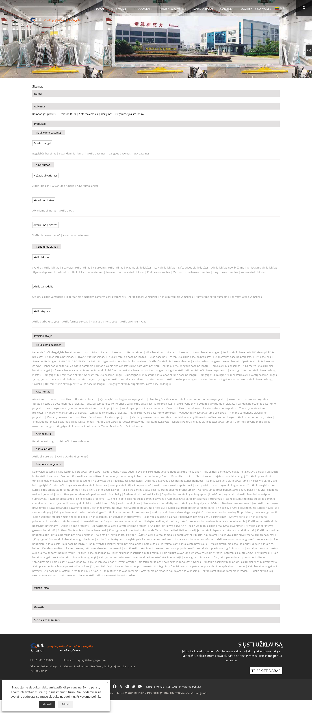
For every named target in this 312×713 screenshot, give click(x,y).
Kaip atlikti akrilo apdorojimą (120, 571)
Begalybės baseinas (44, 153)
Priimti (66, 704)
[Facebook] (114, 686)
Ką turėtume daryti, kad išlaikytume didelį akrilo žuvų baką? (151, 521)
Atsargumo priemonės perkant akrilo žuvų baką (92, 494)
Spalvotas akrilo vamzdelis (246, 296)
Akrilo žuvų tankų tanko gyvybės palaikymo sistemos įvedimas (134, 539)
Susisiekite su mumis (47, 620)
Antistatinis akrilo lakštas (262, 267)
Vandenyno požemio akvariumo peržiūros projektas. (153, 408)
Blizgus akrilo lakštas (225, 272)
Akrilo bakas (66, 210)
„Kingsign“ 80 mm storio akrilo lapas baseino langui (64, 379)
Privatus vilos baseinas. (91, 357)
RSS (168, 686)
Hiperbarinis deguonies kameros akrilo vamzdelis (96, 296)
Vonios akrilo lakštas (253, 272)
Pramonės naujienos (48, 464)
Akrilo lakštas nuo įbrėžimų (227, 267)
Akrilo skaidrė (44, 449)
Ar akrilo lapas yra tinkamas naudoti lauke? (228, 530)
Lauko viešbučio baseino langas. (127, 357)
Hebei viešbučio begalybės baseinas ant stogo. (60, 352)
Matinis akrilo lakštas (138, 267)
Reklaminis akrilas (47, 246)
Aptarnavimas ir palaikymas (95, 114)
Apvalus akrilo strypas (104, 321)
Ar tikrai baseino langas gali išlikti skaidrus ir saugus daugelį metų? (118, 553)
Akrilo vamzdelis (43, 286)
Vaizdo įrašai (41, 588)
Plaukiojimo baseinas (48, 132)
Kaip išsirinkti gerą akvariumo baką (79, 471)
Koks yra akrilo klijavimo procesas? (130, 485)
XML (174, 686)
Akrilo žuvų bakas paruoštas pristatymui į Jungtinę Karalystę (133, 421)
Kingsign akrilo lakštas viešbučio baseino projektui (196, 370)
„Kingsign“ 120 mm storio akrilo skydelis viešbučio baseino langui (83, 375)
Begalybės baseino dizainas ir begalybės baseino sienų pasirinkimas (185, 516)
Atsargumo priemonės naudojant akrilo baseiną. (170, 571)
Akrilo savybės (260, 485)
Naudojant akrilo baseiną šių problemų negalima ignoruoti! (242, 512)
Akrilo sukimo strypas (133, 321)
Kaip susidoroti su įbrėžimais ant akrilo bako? (60, 516)
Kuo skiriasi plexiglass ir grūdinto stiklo (220, 548)
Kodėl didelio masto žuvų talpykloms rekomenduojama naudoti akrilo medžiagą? (152, 471)
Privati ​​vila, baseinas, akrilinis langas (141, 370)
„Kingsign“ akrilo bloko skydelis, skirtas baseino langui (130, 379)
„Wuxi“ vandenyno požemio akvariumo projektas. (205, 403)
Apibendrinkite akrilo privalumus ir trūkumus (194, 498)
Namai (38, 93)
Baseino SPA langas (44, 361)
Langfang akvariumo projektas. (108, 412)
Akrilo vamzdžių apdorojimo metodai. (225, 571)
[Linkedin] (127, 686)
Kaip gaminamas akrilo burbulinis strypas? (80, 512)
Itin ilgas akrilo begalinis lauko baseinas (122, 361)
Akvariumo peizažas (45, 225)
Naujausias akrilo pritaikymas (161, 503)
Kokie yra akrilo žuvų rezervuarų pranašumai (247, 535)
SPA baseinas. (134, 352)
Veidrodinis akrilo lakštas (108, 267)
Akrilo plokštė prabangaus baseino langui (191, 379)
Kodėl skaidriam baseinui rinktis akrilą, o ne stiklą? (198, 507)
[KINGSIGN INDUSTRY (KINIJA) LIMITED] (57, 21)
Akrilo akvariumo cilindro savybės (129, 512)
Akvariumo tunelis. (86, 399)
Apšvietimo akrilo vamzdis (211, 296)
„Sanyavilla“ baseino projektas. (233, 357)
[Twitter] (121, 686)
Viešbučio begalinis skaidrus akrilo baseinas (80, 485)
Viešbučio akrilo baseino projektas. (191, 357)
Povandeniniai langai (71, 153)
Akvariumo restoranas (76, 235)
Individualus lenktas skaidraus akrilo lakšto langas (63, 421)
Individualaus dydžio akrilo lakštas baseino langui (204, 417)
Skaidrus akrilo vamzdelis (47, 296)
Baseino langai (42, 143)
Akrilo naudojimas (129, 503)
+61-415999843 (43, 660)
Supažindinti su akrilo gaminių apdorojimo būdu (191, 494)
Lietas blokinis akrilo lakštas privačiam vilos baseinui (128, 366)
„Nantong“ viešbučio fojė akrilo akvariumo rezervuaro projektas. (187, 399)
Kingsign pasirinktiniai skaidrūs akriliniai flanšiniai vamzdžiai (241, 562)
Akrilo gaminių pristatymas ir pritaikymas (116, 516)
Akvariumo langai (87, 185)
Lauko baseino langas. (206, 352)
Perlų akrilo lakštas (158, 272)
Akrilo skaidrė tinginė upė (72, 456)
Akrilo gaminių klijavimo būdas (200, 503)
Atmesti (47, 704)
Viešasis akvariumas (45, 175)
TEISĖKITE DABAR (266, 670)
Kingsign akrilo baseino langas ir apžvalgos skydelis (169, 562)
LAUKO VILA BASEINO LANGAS (77, 361)
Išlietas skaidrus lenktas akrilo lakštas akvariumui (202, 421)
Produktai (40, 123)
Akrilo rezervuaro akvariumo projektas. (153, 412)
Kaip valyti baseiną (43, 471)
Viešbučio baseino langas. (74, 441)
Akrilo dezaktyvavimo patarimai (173, 485)
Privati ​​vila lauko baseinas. (108, 352)
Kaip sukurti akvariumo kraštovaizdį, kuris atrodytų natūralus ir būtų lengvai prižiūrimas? (216, 553)
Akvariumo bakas (43, 200)
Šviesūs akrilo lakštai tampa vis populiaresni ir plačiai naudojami (177, 535)
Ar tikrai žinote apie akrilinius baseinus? (82, 530)
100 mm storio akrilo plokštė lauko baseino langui (75, 384)
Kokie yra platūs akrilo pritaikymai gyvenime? (215, 525)
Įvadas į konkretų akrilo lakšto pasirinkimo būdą (86, 503)
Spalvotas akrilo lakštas (76, 267)
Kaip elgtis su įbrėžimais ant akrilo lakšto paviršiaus (175, 544)
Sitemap (159, 686)
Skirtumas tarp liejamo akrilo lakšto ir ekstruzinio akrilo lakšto (97, 575)
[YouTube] (133, 686)
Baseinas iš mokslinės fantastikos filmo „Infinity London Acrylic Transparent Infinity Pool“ (114, 476)
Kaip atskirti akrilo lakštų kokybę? (116, 535)
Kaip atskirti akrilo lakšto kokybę (100, 489)
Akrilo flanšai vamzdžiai (143, 296)
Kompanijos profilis (44, 114)
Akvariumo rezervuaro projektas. (52, 399)
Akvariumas (43, 165)
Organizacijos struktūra (129, 114)
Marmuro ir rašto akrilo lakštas (191, 272)
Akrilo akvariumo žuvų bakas (254, 417)
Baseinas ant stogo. (44, 441)
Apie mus (40, 106)
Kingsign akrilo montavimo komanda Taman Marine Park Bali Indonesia (100, 426)
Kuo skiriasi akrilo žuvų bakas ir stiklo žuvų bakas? (233, 471)
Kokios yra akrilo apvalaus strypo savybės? (177, 512)
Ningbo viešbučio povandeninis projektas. (58, 403)
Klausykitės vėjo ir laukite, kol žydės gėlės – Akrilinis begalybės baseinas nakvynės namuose (148, 480)
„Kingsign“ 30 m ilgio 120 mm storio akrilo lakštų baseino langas (238, 375)
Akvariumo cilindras (44, 210)
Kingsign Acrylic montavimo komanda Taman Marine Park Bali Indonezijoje (154, 530)
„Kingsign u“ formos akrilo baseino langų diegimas (63, 539)
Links (149, 686)
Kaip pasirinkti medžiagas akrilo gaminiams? (222, 485)
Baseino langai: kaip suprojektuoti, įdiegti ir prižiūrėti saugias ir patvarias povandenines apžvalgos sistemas (180, 566)
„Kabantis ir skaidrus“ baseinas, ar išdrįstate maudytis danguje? (209, 476)
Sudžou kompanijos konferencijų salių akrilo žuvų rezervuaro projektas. (130, 403)
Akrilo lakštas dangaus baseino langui (216, 361)
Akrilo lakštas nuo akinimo (87, 272)
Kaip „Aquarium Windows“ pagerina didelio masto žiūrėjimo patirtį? (140, 557)
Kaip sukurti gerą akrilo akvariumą (227, 480)
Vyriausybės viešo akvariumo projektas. (203, 412)
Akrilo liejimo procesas (75, 525)
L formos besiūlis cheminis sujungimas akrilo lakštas (84, 370)
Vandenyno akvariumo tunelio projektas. (212, 408)
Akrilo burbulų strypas (45, 321)
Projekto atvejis (43, 336)
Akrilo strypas (41, 311)
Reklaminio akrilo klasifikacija (141, 494)
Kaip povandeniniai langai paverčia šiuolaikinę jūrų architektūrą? (72, 566)
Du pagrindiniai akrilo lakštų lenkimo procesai (119, 525)
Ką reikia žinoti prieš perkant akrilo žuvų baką (225, 489)
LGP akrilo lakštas (164, 267)
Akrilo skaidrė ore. (43, 456)
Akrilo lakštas (41, 257)
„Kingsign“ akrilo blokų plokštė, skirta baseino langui (139, 384)
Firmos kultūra (67, 114)
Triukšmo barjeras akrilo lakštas (125, 272)
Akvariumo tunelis (63, 185)
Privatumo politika (190, 686)
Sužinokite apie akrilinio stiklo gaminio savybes (135, 498)
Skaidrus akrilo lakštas (45, 267)
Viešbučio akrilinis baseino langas (169, 361)
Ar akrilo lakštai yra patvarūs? (168, 525)
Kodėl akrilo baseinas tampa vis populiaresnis (217, 521)
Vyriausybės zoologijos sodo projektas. (123, 399)
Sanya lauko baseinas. (60, 357)
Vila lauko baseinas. (178, 352)
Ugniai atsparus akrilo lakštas (51, 272)
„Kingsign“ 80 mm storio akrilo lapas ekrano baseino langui (161, 375)
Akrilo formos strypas (75, 321)
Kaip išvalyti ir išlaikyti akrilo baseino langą (115, 544)
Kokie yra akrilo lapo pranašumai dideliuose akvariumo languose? (214, 539)
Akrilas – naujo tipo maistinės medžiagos (87, 521)
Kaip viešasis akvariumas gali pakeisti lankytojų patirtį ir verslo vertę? (94, 562)
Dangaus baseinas (120, 153)
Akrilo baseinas (96, 153)
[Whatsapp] (140, 686)
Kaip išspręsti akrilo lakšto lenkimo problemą (77, 498)
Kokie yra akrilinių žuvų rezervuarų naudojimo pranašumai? (158, 489)
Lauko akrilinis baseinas (225, 366)
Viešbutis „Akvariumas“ (46, 235)
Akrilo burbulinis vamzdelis (176, 296)
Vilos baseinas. (155, 352)
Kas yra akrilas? (238, 516)
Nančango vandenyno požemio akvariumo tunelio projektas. (82, 408)
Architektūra (43, 433)
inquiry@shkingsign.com (91, 660)
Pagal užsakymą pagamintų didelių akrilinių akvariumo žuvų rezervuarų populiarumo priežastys (107, 507)
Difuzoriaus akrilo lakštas (193, 267)
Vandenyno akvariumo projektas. (67, 412)
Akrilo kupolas (40, 185)
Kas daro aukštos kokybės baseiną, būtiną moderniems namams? (81, 548)
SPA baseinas (142, 153)
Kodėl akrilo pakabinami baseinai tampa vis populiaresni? (159, 548)
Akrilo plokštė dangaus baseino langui (185, 366)
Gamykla (39, 607)
